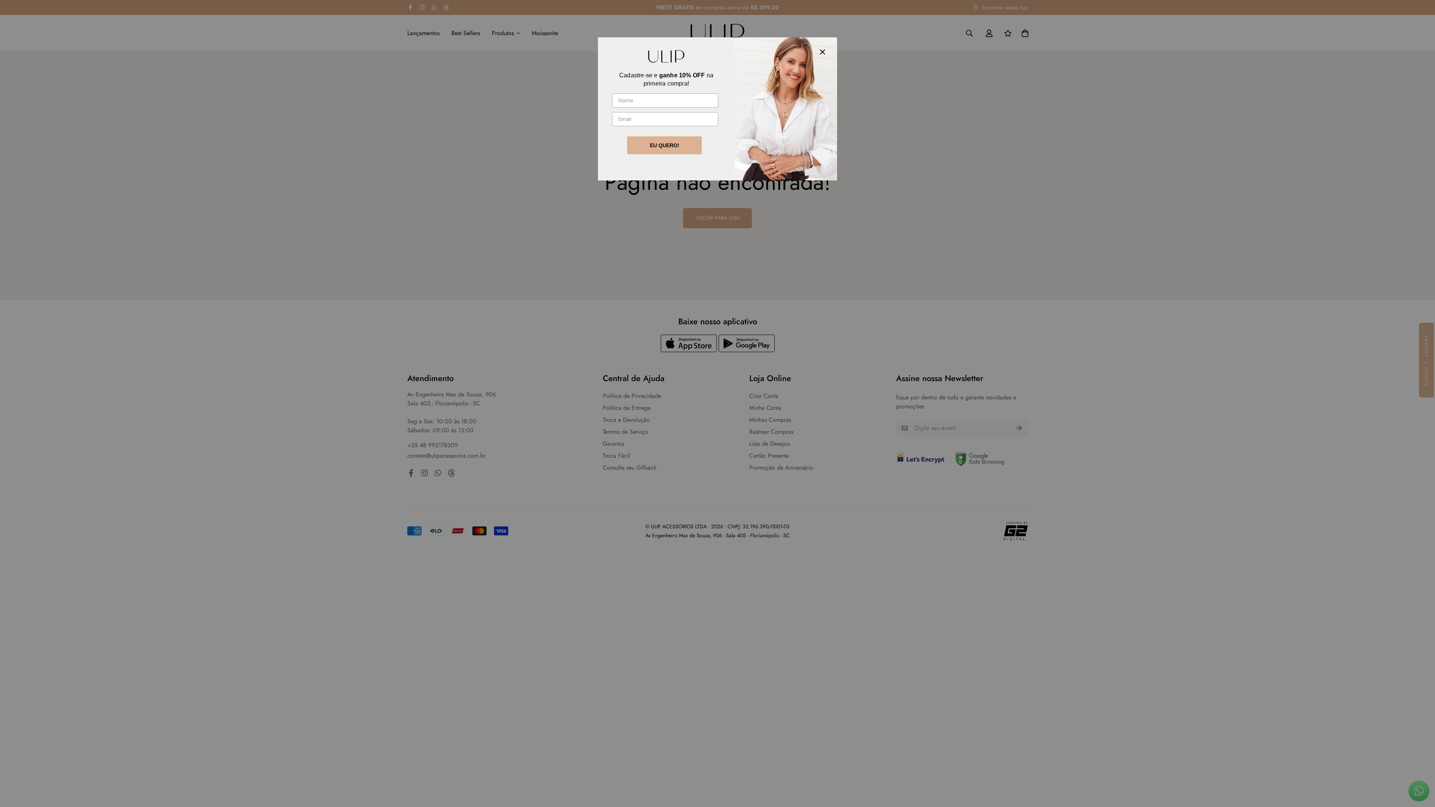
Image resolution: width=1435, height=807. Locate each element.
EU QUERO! (664, 145)
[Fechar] (822, 52)
